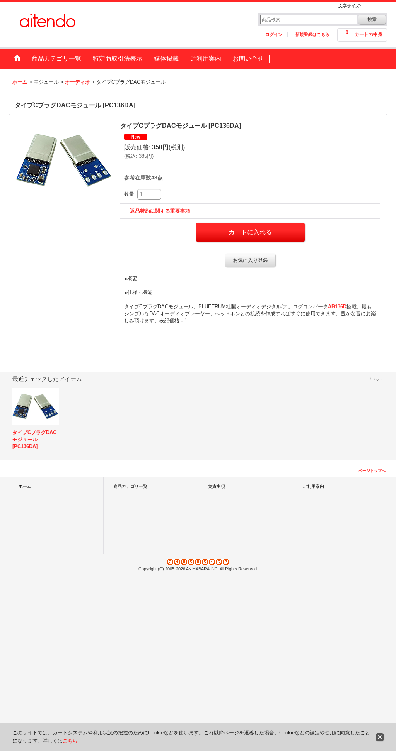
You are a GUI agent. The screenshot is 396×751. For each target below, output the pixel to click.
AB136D (337, 307)
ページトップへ (372, 471)
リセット (375, 379)
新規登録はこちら (312, 34)
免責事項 (216, 486)
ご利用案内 (313, 486)
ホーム (25, 486)
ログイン (273, 34)
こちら (70, 741)
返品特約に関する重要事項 (160, 211)
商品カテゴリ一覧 (130, 486)
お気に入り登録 (250, 260)
